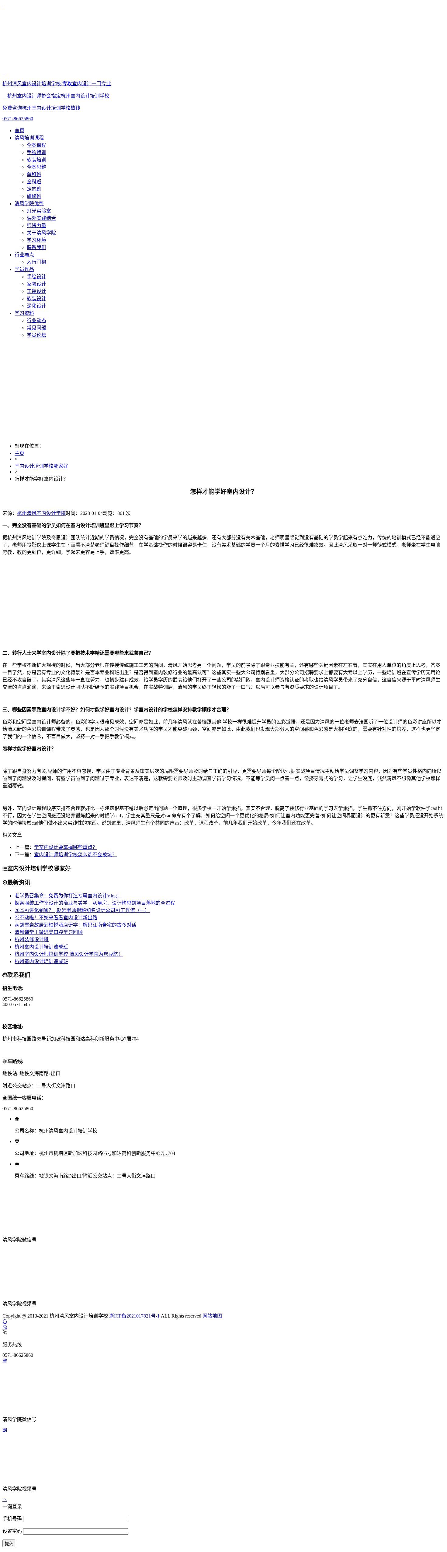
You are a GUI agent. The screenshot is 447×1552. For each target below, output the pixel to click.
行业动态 (36, 320)
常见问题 (36, 327)
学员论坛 (36, 335)
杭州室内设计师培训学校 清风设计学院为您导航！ (69, 954)
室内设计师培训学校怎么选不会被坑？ (75, 854)
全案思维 (36, 167)
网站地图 (212, 1315)
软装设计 (36, 298)
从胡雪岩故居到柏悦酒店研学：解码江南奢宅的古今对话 (75, 924)
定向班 (34, 189)
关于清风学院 (41, 232)
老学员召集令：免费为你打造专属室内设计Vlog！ (68, 895)
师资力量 (36, 225)
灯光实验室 (39, 210)
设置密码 (12, 1531)
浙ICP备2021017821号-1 (134, 1315)
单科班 (34, 174)
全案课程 (36, 145)
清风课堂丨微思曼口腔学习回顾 (49, 932)
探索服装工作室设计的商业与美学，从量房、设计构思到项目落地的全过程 (95, 903)
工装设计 (36, 291)
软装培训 (36, 159)
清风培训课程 (29, 137)
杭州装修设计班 (32, 939)
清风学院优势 (29, 203)
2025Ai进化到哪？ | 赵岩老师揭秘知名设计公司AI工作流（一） (82, 910)
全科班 (34, 181)
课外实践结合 (41, 218)
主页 (19, 453)
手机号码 (12, 1518)
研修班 (34, 196)
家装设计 (36, 284)
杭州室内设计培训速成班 (41, 946)
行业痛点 (24, 254)
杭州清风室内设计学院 (41, 513)
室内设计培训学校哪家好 (41, 466)
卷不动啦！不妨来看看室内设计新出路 (56, 917)
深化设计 (36, 305)
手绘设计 (36, 276)
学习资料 (24, 313)
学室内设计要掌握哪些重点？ (65, 847)
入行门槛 (36, 262)
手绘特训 (36, 152)
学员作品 (24, 269)
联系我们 (36, 247)
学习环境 (36, 240)
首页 (19, 130)
